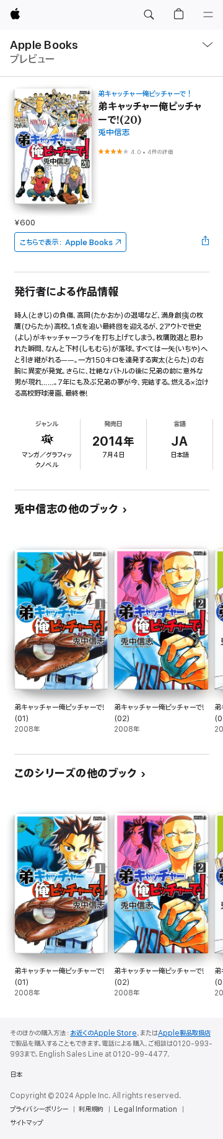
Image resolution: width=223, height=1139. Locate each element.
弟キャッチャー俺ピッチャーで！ (145, 93)
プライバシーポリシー (39, 1109)
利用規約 (91, 1109)
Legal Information (145, 1109)
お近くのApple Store (103, 1033)
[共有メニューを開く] (205, 242)
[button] (149, 15)
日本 (16, 1074)
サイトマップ (26, 1123)
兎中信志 (114, 133)
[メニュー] (208, 15)
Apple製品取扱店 (184, 1033)
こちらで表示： (66, 242)
